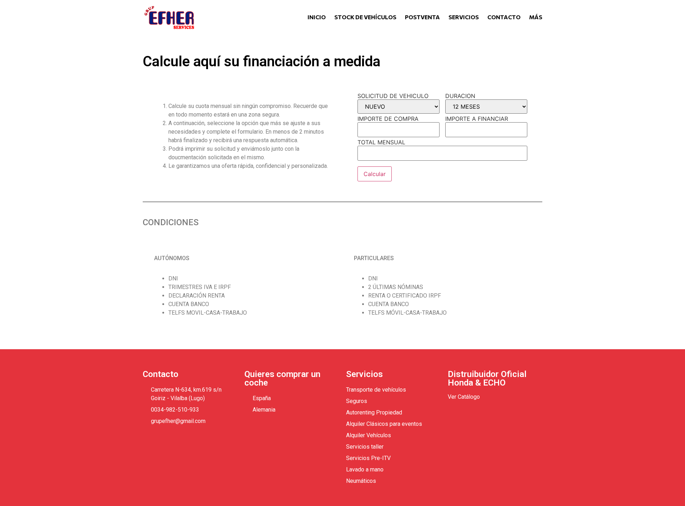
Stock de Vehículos (365, 17)
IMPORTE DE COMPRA (387, 119)
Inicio (317, 17)
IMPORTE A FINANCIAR (476, 119)
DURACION (460, 96)
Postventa (422, 17)
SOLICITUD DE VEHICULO (392, 96)
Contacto (504, 17)
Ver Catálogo (464, 396)
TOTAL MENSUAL (381, 142)
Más (535, 17)
